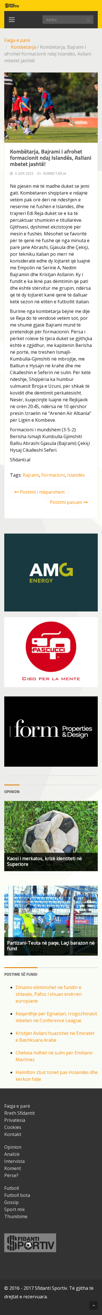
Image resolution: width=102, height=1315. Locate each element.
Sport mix (14, 1209)
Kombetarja (23, 47)
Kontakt (12, 1134)
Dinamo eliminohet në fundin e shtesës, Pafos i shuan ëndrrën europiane (49, 994)
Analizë (12, 1154)
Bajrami (31, 475)
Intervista (14, 1161)
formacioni (53, 475)
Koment (12, 1168)
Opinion (12, 1147)
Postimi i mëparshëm (42, 492)
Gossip (11, 1202)
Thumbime (15, 1216)
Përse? (11, 1175)
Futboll (11, 1188)
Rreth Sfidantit (19, 1113)
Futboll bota (17, 1195)
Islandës (76, 475)
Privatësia (14, 1120)
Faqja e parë (17, 40)
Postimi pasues (66, 502)
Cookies (12, 1127)
